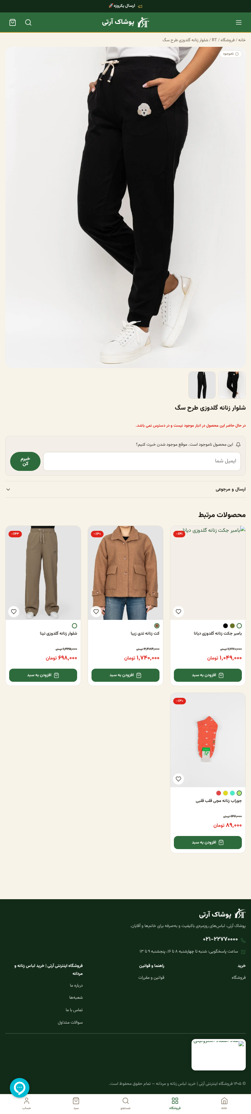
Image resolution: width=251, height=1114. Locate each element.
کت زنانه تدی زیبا (145, 633)
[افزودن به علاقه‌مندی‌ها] (178, 611)
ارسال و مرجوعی (231, 489)
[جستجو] (28, 22)
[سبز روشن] (239, 793)
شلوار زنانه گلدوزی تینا (58, 633)
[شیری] (239, 625)
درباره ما (76, 985)
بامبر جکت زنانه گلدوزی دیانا (218, 633)
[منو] (238, 22)
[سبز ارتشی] (232, 625)
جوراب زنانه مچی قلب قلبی (219, 801)
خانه (242, 40)
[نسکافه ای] (156, 625)
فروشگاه (228, 40)
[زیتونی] (225, 793)
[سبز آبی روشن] (232, 793)
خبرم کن (25, 461)
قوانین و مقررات (151, 978)
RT (214, 40)
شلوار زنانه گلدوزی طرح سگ (185, 40)
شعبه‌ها (76, 997)
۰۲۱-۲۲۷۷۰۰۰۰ (220, 939)
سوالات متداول (70, 1022)
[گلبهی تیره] (218, 793)
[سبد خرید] (12, 22)
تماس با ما (74, 1010)
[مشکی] (225, 625)
